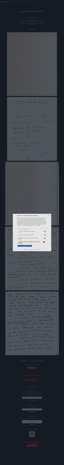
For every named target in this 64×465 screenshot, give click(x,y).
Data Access (32, 249)
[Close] (49, 216)
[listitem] (32, 229)
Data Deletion (26, 249)
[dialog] (32, 232)
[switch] (44, 231)
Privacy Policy (38, 249)
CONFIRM (25, 245)
